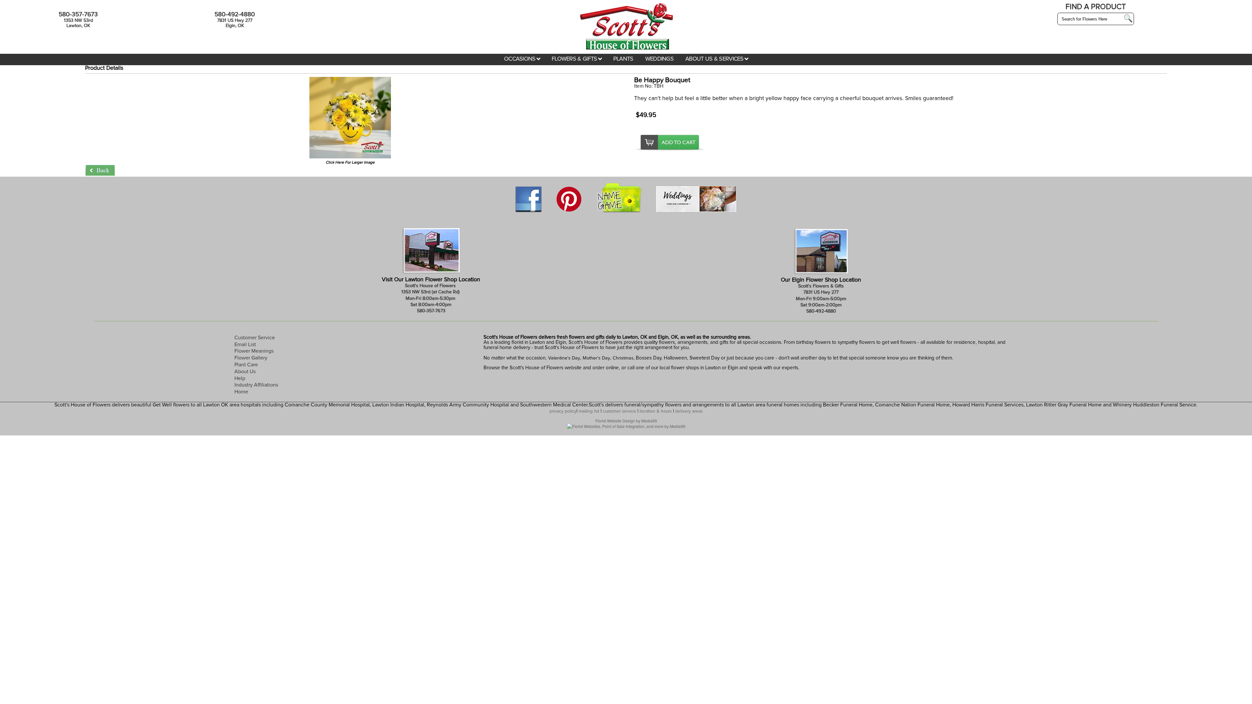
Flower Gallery (250, 357)
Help (239, 378)
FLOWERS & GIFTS (575, 59)
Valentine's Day (563, 358)
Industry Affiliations (256, 385)
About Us (245, 371)
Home (241, 391)
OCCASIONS (520, 59)
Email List (245, 344)
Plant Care (246, 364)
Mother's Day (596, 358)
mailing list (589, 411)
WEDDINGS (659, 59)
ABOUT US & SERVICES (715, 59)
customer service (619, 411)
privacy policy (562, 411)
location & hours (656, 411)
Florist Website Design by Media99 (626, 420)
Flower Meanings (254, 351)
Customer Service (254, 337)
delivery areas (689, 411)
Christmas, (623, 358)
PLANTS (623, 59)
